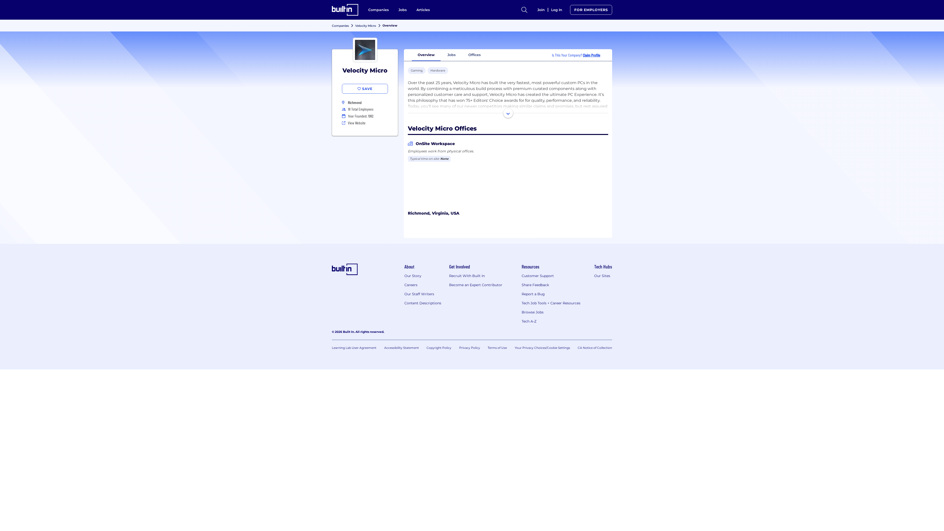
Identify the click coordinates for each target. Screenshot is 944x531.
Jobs (402, 10)
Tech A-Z (529, 321)
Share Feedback (535, 285)
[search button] (524, 10)
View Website (357, 122)
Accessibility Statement (401, 348)
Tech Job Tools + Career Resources (551, 303)
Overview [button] (426, 55)
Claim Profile (591, 55)
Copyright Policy (439, 348)
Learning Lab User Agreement (354, 348)
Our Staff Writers (419, 294)
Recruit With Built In (467, 276)
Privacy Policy (469, 348)
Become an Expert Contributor (475, 285)
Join (541, 10)
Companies (378, 10)
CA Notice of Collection (595, 348)
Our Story (412, 276)
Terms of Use (497, 348)
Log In (556, 10)
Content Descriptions (422, 303)
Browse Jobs (533, 312)
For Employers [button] (591, 10)
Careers (410, 285)
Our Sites (602, 276)
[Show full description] (508, 113)
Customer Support (538, 276)
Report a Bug (533, 294)
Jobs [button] (451, 55)
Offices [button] (474, 55)
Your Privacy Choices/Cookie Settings (542, 348)
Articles (423, 10)
